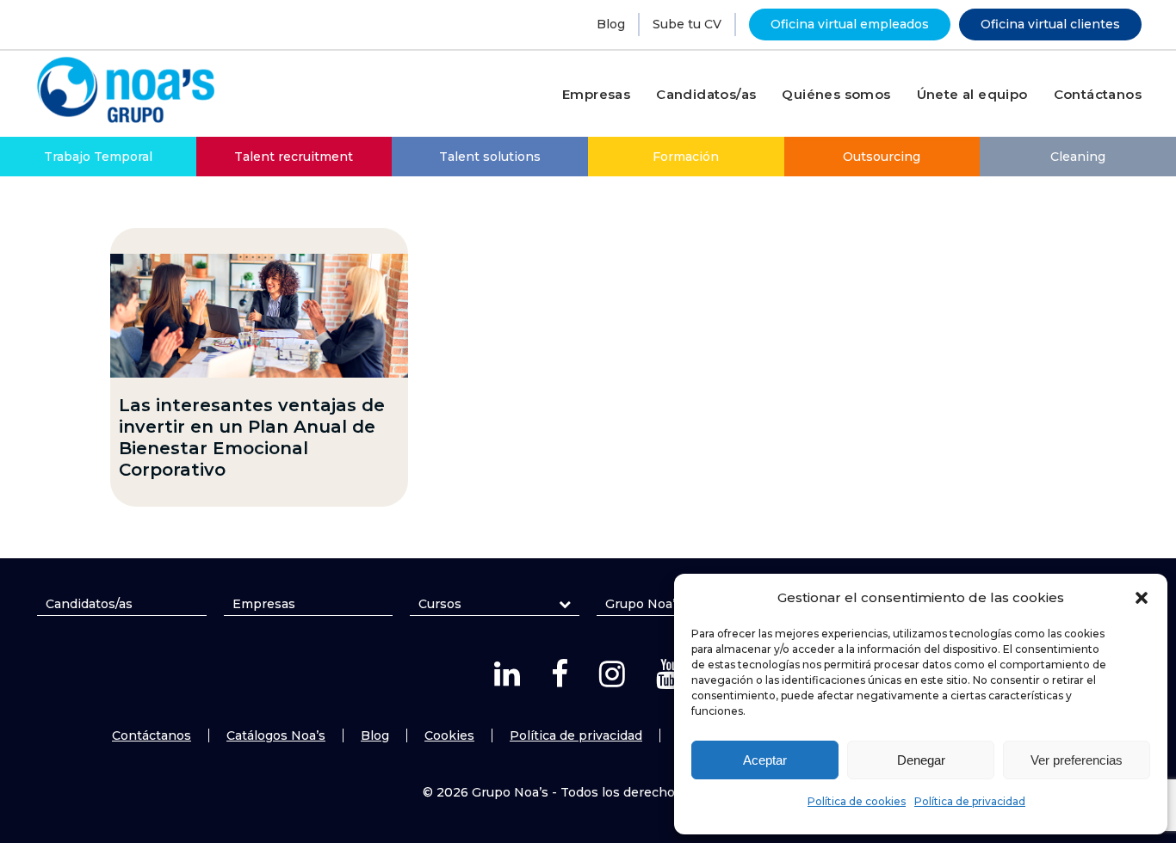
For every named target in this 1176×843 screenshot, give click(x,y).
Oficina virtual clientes (1050, 24)
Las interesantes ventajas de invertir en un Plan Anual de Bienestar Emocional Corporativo (252, 437)
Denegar (921, 760)
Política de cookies (857, 801)
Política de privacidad (969, 801)
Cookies (449, 735)
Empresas (263, 604)
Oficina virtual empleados (850, 24)
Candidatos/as (89, 604)
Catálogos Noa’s (275, 735)
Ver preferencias (1077, 760)
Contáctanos (151, 735)
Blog (611, 24)
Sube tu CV (687, 24)
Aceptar (765, 760)
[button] (1141, 597)
